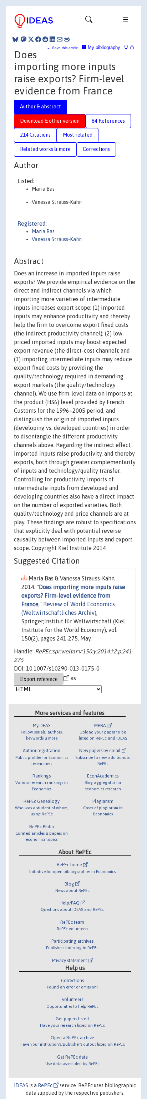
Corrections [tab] (96, 149)
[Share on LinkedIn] (52, 39)
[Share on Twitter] (31, 39)
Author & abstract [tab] (40, 106)
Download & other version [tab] (50, 121)
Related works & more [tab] (45, 149)
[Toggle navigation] (89, 21)
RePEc (46, 1085)
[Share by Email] (59, 39)
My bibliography (103, 47)
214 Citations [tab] (35, 135)
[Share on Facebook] (38, 39)
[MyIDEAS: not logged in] (128, 47)
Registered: (32, 223)
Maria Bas (43, 231)
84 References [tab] (108, 121)
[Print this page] (67, 39)
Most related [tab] (77, 135)
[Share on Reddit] (45, 39)
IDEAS (21, 1085)
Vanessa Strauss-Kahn (57, 239)
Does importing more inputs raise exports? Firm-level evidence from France (73, 595)
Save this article (65, 48)
